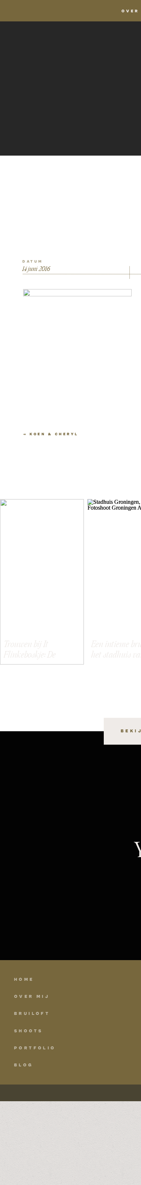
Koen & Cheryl (54, 434)
